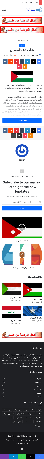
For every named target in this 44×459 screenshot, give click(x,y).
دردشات (38, 382)
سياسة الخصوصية (22, 443)
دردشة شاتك (7, 410)
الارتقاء (39, 410)
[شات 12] (33, 9)
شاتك (10, 418)
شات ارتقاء (31, 414)
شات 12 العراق (16, 321)
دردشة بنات (17, 410)
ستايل (39, 386)
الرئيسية (24, 40)
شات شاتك (28, 418)
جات (32, 410)
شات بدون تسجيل (9, 414)
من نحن (28, 440)
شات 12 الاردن (37, 299)
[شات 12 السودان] (11, 289)
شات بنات (38, 418)
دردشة (26, 410)
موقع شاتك (38, 426)
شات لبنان (38, 422)
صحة (39, 397)
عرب (13, 422)
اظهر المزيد (22, 120)
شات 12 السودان (15, 298)
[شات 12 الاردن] (32, 290)
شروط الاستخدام (18, 440)
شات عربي (19, 418)
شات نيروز (37, 389)
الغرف (18, 40)
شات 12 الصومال (36, 318)
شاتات (38, 393)
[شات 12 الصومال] (32, 311)
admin (36, 55)
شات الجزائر (21, 414)
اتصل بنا (8, 440)
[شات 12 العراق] (11, 312)
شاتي (19, 422)
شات (39, 414)
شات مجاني (28, 422)
